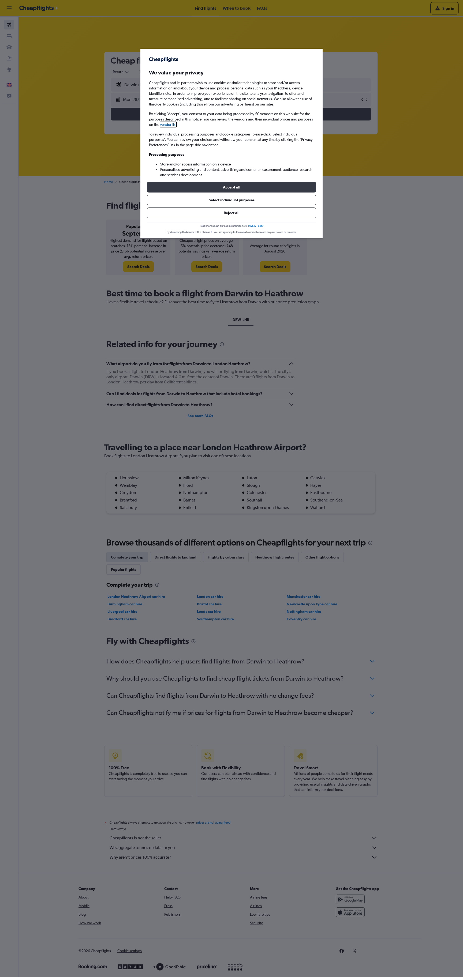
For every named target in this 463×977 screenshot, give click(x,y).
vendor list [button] (168, 124)
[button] (231, 187)
